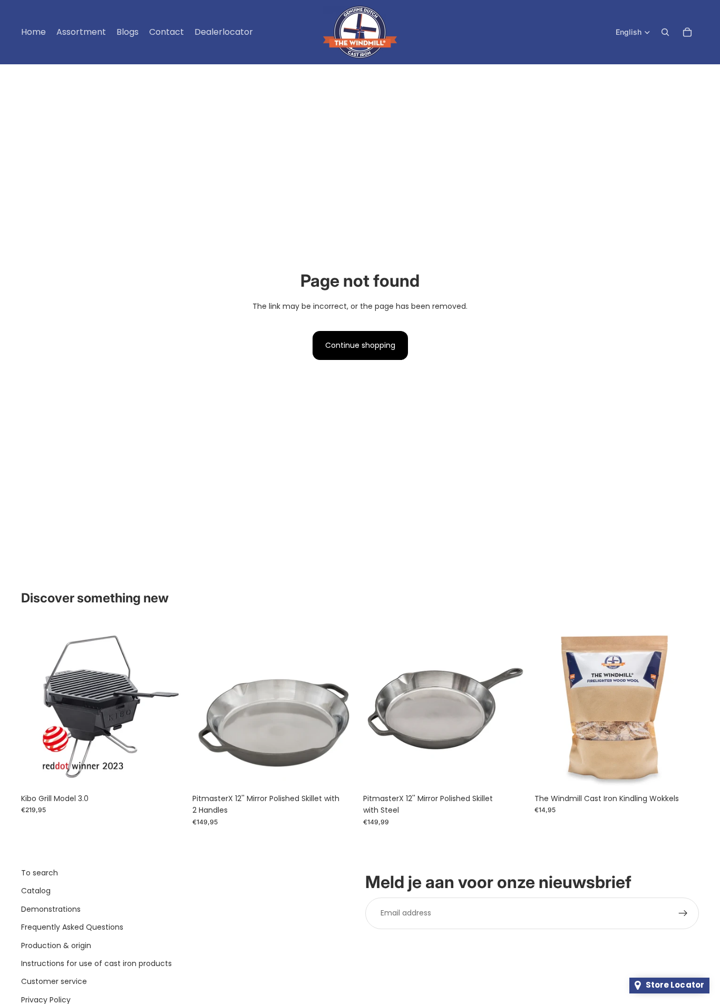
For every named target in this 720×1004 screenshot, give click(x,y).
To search (39, 872)
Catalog (36, 890)
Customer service (54, 981)
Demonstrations (51, 909)
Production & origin (56, 945)
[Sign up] (683, 913)
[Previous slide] (37, 705)
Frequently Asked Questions (72, 927)
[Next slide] (170, 705)
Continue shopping (360, 345)
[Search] (665, 32)
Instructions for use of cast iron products (96, 963)
